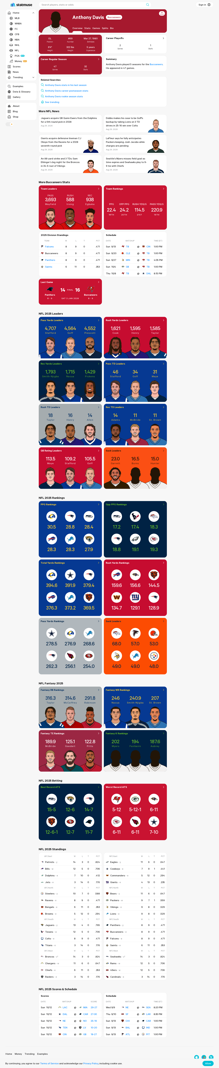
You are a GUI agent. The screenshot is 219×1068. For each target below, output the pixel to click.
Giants (113, 882)
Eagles (114, 862)
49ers (113, 970)
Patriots (49, 862)
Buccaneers (114, 17)
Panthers (50, 260)
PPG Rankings (48, 504)
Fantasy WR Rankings (118, 690)
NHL (17, 45)
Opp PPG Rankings (116, 504)
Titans (48, 945)
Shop (15, 116)
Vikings (114, 907)
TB (127, 246)
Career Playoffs (115, 38)
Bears (113, 893)
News (16, 72)
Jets (47, 882)
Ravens (49, 900)
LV (84, 1027)
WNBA (18, 23)
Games (96, 28)
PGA (17, 55)
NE (64, 1020)
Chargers (50, 963)
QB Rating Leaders (51, 450)
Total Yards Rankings (53, 562)
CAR (85, 1014)
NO (85, 1020)
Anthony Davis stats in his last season (66, 85)
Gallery (16, 97)
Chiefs (48, 970)
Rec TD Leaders (115, 407)
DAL (148, 273)
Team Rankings (114, 188)
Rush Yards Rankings (117, 562)
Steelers (49, 893)
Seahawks (115, 956)
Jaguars (49, 925)
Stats (87, 28)
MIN (128, 260)
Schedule (111, 235)
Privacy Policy (90, 1063)
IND (148, 1027)
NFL (17, 50)
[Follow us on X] (211, 1057)
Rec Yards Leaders (51, 363)
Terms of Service (49, 1063)
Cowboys (115, 868)
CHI (128, 1020)
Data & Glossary (21, 91)
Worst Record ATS (116, 787)
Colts (48, 938)
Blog (15, 111)
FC (16, 28)
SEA (148, 1007)
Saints (48, 266)
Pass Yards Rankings (52, 621)
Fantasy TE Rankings (52, 733)
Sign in (202, 4)
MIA (85, 1007)
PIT (148, 1034)
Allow (208, 1063)
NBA (17, 39)
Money (18, 61)
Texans (49, 931)
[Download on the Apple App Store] (196, 1057)
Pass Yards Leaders (52, 320)
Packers (114, 900)
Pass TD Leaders (115, 363)
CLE (128, 253)
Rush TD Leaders (50, 407)
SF (127, 1014)
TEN (65, 1027)
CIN (148, 246)
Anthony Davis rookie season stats (64, 96)
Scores (16, 66)
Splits (105, 28)
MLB (17, 18)
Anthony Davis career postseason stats (66, 90)
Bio (112, 28)
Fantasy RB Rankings (52, 690)
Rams (113, 963)
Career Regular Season (54, 59)
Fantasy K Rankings (117, 733)
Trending (30, 1053)
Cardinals (115, 976)
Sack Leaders (113, 450)
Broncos (49, 956)
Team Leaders (49, 188)
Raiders (49, 976)
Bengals (49, 907)
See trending (52, 102)
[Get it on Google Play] (204, 1057)
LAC (65, 1007)
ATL (128, 1034)
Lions (113, 913)
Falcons (49, 246)
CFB (17, 34)
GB (127, 266)
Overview (77, 28)
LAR (148, 1014)
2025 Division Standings (54, 235)
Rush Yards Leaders (117, 320)
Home (9, 1053)
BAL (128, 1027)
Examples (18, 86)
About (16, 106)
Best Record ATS (50, 787)
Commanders (117, 875)
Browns (49, 913)
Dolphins (50, 875)
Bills (47, 868)
